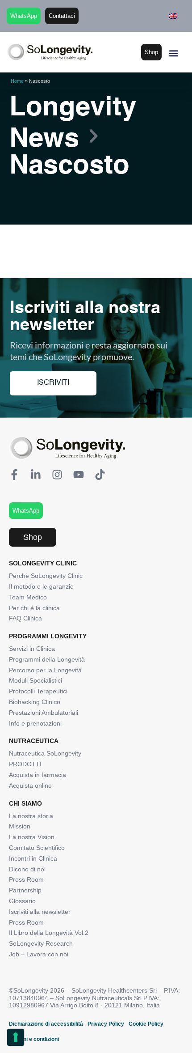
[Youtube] (78, 474)
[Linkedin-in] (35, 474)
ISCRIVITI (53, 382)
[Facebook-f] (14, 474)
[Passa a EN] (173, 15)
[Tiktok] (100, 474)
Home (17, 81)
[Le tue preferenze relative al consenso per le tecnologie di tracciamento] (15, 1037)
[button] (173, 53)
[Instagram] (57, 474)
